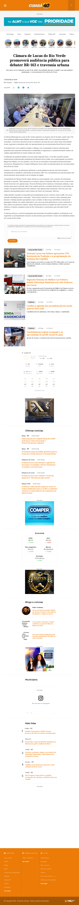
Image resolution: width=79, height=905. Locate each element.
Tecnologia (10, 34)
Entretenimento (39, 34)
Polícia (72, 34)
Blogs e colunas (34, 602)
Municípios (31, 679)
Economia (62, 34)
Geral (19, 34)
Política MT (51, 34)
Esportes (28, 34)
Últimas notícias (34, 430)
